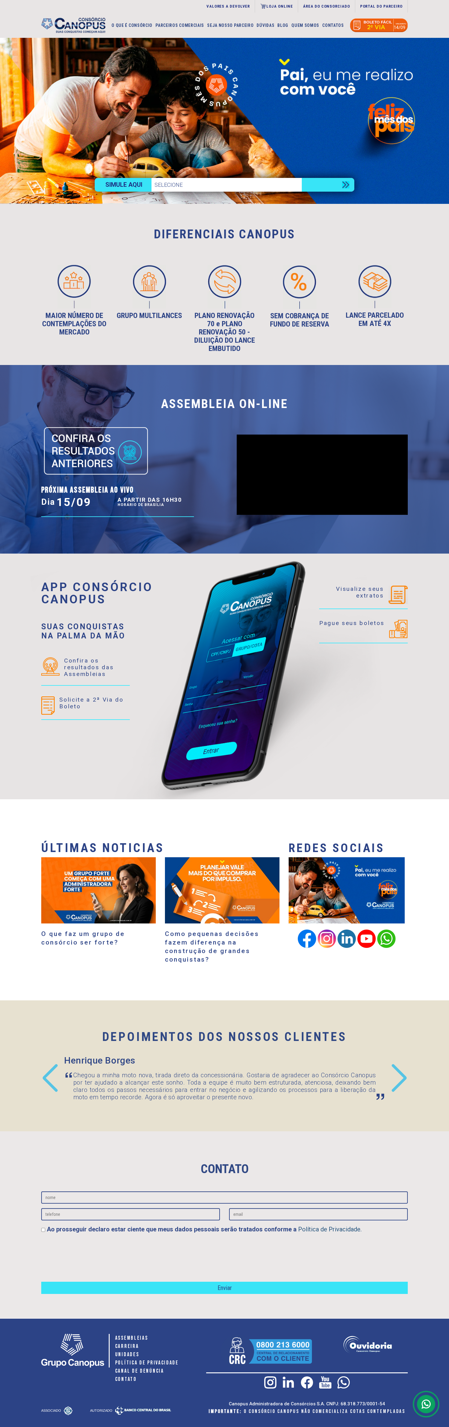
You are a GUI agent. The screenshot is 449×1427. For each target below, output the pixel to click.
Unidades (127, 1354)
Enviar (224, 1288)
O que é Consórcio (131, 25)
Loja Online (279, 6)
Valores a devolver (228, 6)
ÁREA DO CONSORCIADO (326, 6)
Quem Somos (305, 25)
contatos (333, 25)
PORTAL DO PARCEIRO (381, 6)
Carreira (127, 1346)
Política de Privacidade (147, 1363)
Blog (282, 25)
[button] (400, 121)
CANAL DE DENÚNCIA (139, 1371)
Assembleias (131, 1338)
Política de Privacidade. (330, 1229)
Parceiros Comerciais (179, 25)
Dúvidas (265, 25)
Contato (126, 1379)
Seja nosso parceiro (230, 25)
